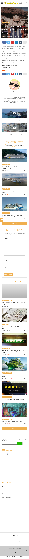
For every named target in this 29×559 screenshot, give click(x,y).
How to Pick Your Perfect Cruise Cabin (12, 421)
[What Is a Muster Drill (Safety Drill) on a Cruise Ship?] (14, 339)
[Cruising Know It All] (13, 2)
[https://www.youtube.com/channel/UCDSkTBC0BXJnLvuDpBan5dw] (17, 553)
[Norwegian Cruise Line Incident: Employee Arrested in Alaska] (14, 155)
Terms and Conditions (10, 556)
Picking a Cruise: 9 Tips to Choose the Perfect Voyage (13, 303)
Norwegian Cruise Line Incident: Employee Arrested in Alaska (13, 167)
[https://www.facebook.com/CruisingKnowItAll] (11, 553)
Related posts (9, 145)
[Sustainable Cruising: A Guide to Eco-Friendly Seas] (14, 364)
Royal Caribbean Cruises (20, 541)
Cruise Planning (7, 300)
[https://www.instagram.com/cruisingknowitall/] (15, 553)
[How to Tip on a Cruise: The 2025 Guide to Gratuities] (14, 315)
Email (5, 260)
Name (5, 254)
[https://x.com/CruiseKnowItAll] (13, 553)
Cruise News (6, 8)
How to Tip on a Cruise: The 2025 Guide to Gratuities (13, 327)
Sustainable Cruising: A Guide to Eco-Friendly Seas (13, 375)
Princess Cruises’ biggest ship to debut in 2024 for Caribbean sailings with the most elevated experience (13, 216)
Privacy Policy (20, 556)
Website (5, 267)
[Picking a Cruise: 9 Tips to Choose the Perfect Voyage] (14, 291)
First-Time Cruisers (6, 497)
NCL (11, 541)
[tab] (9, 145)
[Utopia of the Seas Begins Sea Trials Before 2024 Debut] (14, 179)
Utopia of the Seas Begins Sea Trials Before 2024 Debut (14, 191)
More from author (19, 145)
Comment (6, 238)
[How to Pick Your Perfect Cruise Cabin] (14, 410)
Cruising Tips (6, 324)
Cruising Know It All (14, 91)
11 (25, 423)
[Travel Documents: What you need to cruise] (14, 388)
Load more (14, 223)
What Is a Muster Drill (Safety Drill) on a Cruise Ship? (14, 351)
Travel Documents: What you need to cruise (13, 399)
